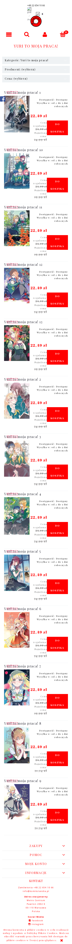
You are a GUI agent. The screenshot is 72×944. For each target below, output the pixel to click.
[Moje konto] (45, 34)
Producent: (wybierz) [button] (20, 69)
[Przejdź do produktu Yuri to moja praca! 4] (17, 516)
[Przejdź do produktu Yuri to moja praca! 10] (17, 171)
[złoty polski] (38, 14)
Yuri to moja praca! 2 (22, 379)
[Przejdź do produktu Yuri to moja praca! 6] (17, 630)
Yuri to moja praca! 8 (22, 723)
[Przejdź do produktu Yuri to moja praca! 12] (17, 286)
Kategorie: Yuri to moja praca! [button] (26, 60)
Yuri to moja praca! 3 (22, 436)
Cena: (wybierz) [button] (16, 78)
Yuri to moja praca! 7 (22, 666)
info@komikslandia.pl (36, 891)
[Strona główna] (36, 21)
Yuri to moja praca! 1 (22, 92)
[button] (9, 34)
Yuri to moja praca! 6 (22, 609)
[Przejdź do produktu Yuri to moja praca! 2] (17, 401)
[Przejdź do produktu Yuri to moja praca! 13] (17, 343)
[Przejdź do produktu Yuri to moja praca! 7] (17, 687)
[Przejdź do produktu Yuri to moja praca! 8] (17, 745)
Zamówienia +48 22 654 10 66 (36, 887)
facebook (37, 920)
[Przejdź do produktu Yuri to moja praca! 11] (17, 228)
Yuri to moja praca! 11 (23, 207)
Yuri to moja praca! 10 (23, 150)
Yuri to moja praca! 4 (22, 494)
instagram (38, 924)
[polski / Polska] (29, 13)
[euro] (42, 14)
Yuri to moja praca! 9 (22, 781)
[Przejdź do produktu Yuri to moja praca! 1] (17, 114)
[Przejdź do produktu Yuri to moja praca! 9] (17, 801)
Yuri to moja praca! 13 (23, 322)
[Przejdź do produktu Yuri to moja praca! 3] (17, 458)
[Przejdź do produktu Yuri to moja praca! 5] (17, 573)
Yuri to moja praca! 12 (23, 264)
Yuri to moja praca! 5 (22, 551)
